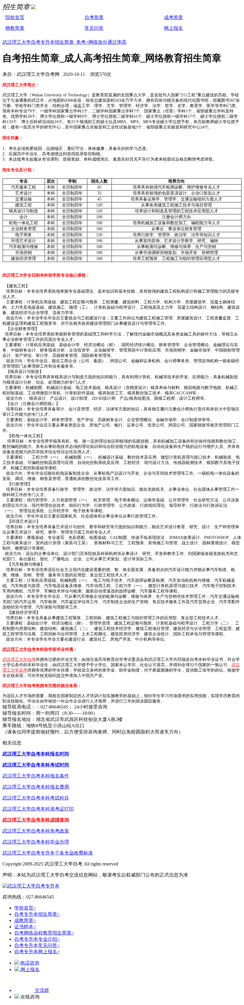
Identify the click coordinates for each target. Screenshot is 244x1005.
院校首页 (14, 17)
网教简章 (14, 28)
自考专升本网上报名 (37, 951)
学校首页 (25, 907)
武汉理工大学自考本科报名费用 (35, 786)
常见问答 (94, 28)
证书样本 (25, 926)
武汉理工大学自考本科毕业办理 (35, 841)
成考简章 (173, 17)
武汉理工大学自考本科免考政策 (35, 830)
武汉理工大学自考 (19, 649)
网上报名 (173, 28)
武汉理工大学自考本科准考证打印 (38, 808)
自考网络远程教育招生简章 (44, 932)
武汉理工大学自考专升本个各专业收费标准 (47, 852)
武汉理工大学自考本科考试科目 (35, 797)
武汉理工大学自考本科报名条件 (35, 775)
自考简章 (94, 17)
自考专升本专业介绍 (37, 939)
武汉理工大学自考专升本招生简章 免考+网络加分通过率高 (64, 42)
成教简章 (25, 920)
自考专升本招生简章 (37, 914)
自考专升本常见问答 (37, 945)
